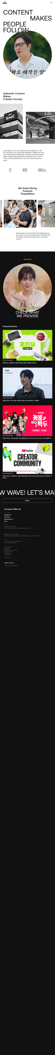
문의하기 (27, 500)
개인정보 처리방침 (7, 557)
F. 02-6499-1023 (7, 554)
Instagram (7, 515)
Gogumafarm (8, 519)
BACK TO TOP (9, 563)
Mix (5, 521)
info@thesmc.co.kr (8, 551)
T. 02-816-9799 (7, 553)
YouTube (6, 517)
